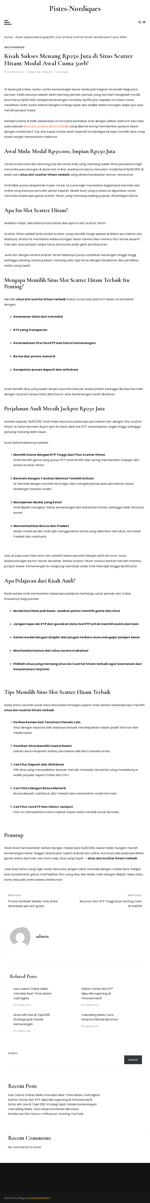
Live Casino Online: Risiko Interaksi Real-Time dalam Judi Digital (33, 993)
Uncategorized (14, 47)
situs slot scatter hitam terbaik (46, 126)
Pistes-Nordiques (74, 8)
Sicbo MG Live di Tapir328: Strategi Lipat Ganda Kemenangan (32, 1019)
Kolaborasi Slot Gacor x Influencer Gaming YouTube (45, 1114)
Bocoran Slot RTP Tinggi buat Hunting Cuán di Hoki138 (111, 903)
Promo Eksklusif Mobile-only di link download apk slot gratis (33, 903)
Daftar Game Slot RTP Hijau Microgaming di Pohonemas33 (97, 993)
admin (64, 72)
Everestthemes (39, 1198)
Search (13, 1053)
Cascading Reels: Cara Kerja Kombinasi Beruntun (99, 1017)
